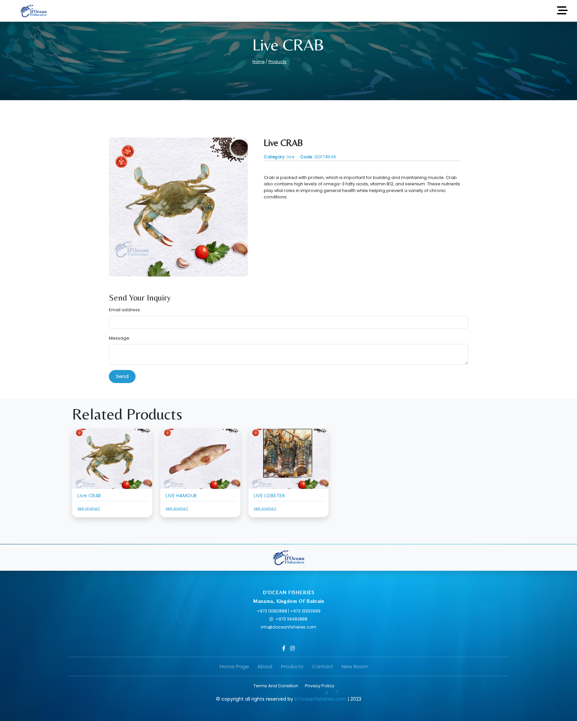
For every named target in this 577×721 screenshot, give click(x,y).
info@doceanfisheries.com (288, 627)
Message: (119, 338)
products (292, 666)
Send (122, 376)
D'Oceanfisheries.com (320, 699)
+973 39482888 (291, 619)
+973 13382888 (272, 611)
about (265, 666)
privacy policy (319, 686)
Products (277, 61)
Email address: (125, 310)
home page (234, 666)
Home (258, 61)
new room (355, 666)
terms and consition (275, 686)
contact (322, 666)
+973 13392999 (305, 611)
